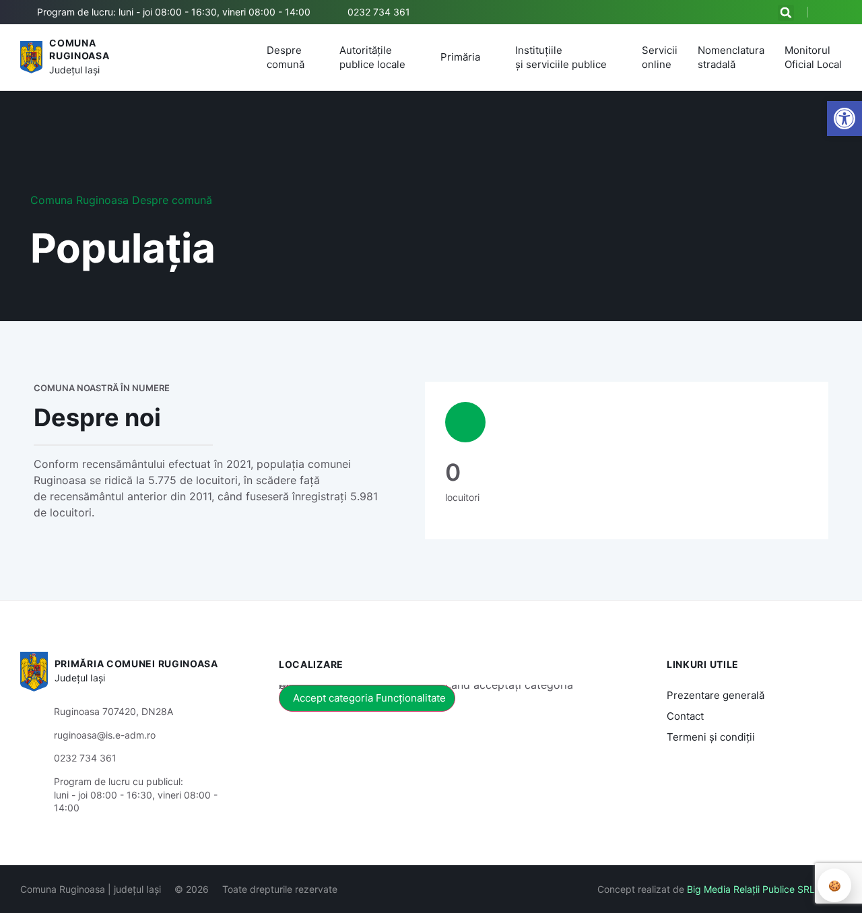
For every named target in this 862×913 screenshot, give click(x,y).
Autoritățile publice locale (372, 57)
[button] (786, 13)
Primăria (460, 56)
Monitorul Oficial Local (813, 57)
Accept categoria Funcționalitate (369, 697)
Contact (685, 716)
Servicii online (659, 57)
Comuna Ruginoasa (79, 200)
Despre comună (285, 57)
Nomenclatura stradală (731, 57)
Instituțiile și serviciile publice (561, 57)
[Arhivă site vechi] (833, 12)
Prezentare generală (715, 695)
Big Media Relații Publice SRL (751, 889)
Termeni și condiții (711, 737)
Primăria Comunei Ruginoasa (136, 663)
